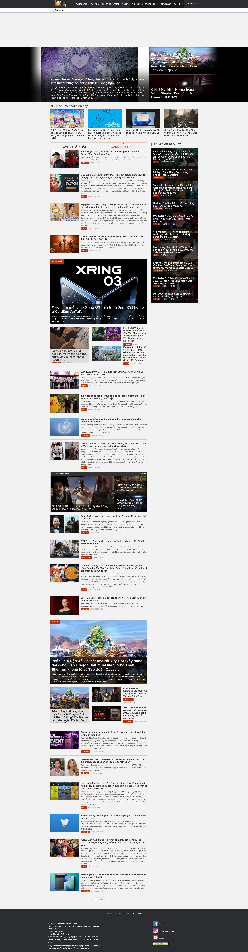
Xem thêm (141, 474)
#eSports (125, 4)
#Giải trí (177, 4)
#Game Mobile (97, 4)
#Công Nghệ (151, 4)
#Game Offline (112, 4)
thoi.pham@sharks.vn (73, 940)
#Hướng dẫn (137, 4)
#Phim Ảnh (166, 4)
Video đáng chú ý (62, 474)
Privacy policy (137, 913)
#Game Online (82, 4)
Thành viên (193, 4)
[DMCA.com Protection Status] (161, 944)
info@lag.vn (64, 934)
